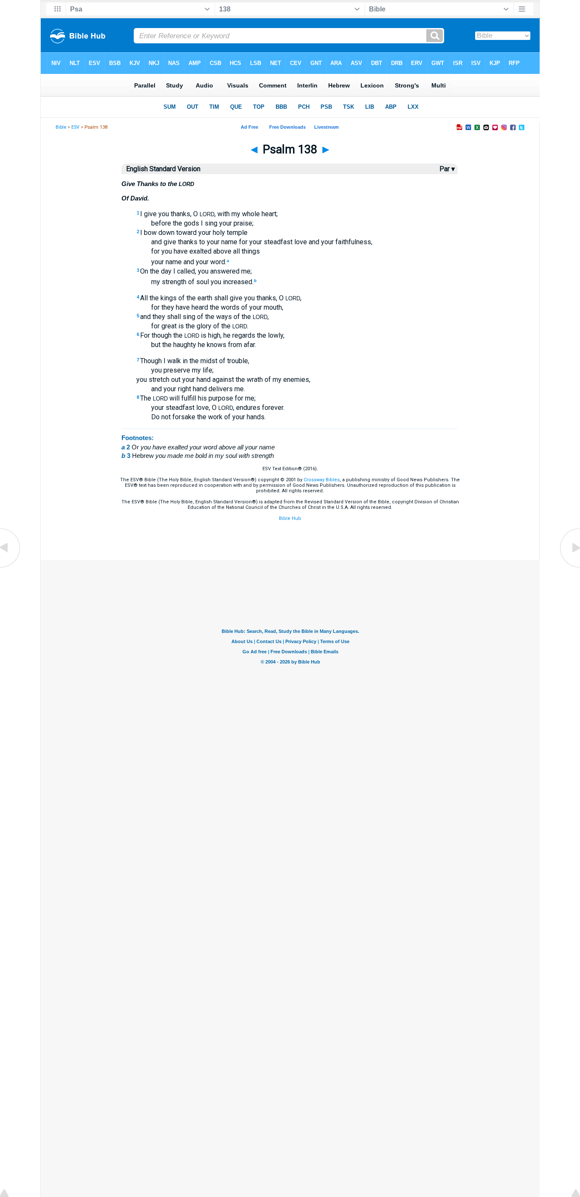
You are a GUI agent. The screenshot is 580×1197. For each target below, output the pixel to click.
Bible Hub (290, 518)
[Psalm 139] (569, 567)
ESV (75, 127)
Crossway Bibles (322, 480)
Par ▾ (447, 169)
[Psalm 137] (10, 567)
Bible (61, 127)
